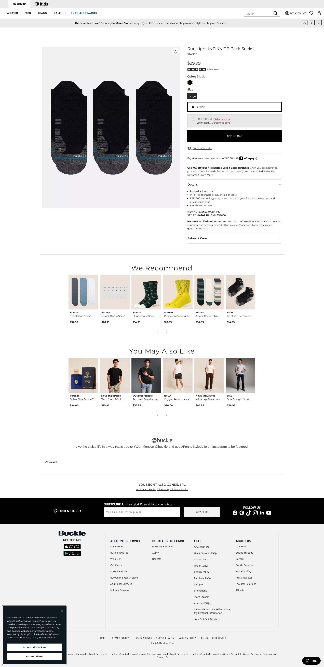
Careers (240, 558)
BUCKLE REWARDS (84, 13)
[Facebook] (235, 512)
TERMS (101, 637)
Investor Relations (246, 583)
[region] (34, 635)
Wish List (115, 558)
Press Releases (244, 577)
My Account (117, 546)
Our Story (241, 546)
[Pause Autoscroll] (312, 22)
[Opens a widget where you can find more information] (311, 661)
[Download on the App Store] (72, 546)
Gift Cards (116, 565)
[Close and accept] (61, 611)
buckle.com (50, 617)
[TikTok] (248, 512)
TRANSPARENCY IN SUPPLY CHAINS (154, 637)
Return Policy (201, 571)
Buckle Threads (244, 552)
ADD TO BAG (234, 136)
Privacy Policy (30, 637)
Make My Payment (162, 546)
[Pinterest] (241, 512)
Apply (155, 552)
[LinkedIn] (262, 512)
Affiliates (241, 590)
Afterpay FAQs (202, 603)
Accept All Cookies (34, 647)
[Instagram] (255, 512)
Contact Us (200, 559)
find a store (70, 511)
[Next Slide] (319, 22)
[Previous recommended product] (157, 331)
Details (192, 184)
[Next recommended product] (166, 331)
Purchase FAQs (202, 578)
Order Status (201, 565)
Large (192, 96)
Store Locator (201, 596)
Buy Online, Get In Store (124, 577)
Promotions (200, 590)
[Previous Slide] (304, 22)
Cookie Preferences (213, 637)
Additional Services (121, 583)
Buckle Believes (244, 565)
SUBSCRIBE (202, 512)
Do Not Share (34, 656)
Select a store (222, 119)
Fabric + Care (197, 238)
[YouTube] (268, 512)
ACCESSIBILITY (187, 637)
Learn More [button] (206, 174)
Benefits (156, 558)
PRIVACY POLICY (120, 637)
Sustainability (243, 571)
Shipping (199, 584)
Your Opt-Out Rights (205, 619)
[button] (12, 13)
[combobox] (258, 13)
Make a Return (118, 571)
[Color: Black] (190, 82)
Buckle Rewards (119, 552)
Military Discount (120, 590)
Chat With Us (201, 546)
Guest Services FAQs (205, 553)
